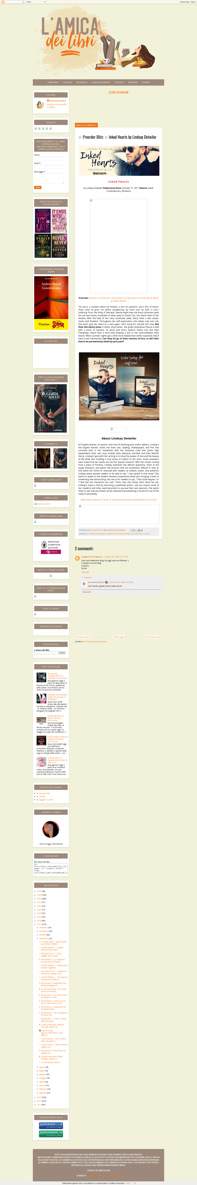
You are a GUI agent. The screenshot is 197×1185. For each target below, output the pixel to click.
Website (85, 499)
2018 (39, 920)
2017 (39, 924)
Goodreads (117, 499)
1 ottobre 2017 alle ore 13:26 (115, 556)
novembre (44, 931)
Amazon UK (108, 298)
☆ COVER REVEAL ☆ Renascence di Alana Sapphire (53, 966)
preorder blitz (136, 534)
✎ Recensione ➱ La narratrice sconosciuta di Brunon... (52, 960)
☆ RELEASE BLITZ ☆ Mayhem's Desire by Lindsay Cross (53, 972)
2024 (39, 898)
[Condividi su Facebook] (139, 530)
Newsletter (140, 499)
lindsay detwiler (124, 534)
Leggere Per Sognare (91, 556)
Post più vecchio (154, 637)
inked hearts (112, 534)
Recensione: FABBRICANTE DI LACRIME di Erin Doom (58, 675)
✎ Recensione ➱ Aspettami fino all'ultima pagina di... (52, 984)
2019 (39, 917)
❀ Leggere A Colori (45, 799)
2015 (39, 1101)
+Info (127, 1183)
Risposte (88, 577)
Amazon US (94, 298)
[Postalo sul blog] (134, 530)
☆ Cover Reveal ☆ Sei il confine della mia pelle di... (52, 1039)
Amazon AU (135, 298)
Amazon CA (122, 298)
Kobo (115, 301)
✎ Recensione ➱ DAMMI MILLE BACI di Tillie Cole (57, 760)
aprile (42, 1081)
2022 (39, 906)
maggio (43, 1078)
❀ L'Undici (41, 796)
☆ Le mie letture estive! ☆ (50, 1062)
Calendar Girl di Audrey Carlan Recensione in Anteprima (57, 697)
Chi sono (67, 82)
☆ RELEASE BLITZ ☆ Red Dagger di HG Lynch (50, 954)
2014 (39, 1104)
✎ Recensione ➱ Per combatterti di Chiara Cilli (53, 1014)
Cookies (146, 82)
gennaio (43, 1092)
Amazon (129, 499)
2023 (39, 902)
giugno (42, 1074)
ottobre (43, 934)
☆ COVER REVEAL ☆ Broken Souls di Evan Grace (51, 948)
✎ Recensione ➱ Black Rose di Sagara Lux (52, 1051)
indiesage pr (101, 534)
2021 (39, 909)
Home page (52, 82)
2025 (39, 895)
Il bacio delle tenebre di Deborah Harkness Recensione (58, 739)
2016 (39, 1097)
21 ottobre (91, 534)
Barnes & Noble (151, 298)
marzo (42, 1085)
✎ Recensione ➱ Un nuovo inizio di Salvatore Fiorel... (53, 996)
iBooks (123, 301)
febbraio (43, 1089)
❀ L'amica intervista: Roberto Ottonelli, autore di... (51, 1025)
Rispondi (85, 572)
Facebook (95, 499)
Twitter (105, 499)
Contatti (119, 82)
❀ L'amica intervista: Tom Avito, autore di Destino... (53, 990)
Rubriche (132, 82)
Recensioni (81, 82)
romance (146, 534)
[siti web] (51, 1128)
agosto (42, 1067)
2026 (39, 891)
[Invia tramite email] (131, 530)
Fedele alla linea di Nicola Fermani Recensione (55, 718)
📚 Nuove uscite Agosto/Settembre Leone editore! (51, 1032)
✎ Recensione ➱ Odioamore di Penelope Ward (52, 1008)
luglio (41, 1070)
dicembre (43, 927)
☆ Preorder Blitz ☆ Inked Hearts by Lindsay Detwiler (53, 942)
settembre (44, 938)
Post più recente (83, 637)
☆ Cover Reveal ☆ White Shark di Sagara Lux (53, 1045)
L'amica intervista (101, 82)
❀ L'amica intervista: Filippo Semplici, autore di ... (51, 1057)
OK (134, 1183)
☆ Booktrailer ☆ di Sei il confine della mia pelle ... (52, 1019)
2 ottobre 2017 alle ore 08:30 (121, 582)
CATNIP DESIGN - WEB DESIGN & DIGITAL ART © (103, 1175)
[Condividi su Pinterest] (141, 530)
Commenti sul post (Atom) (94, 641)
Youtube (152, 499)
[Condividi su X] (136, 530)
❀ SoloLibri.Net (43, 793)
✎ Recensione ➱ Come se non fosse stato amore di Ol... (52, 1002)
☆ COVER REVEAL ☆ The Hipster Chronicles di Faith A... (53, 978)
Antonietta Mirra (96, 582)
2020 (39, 913)
